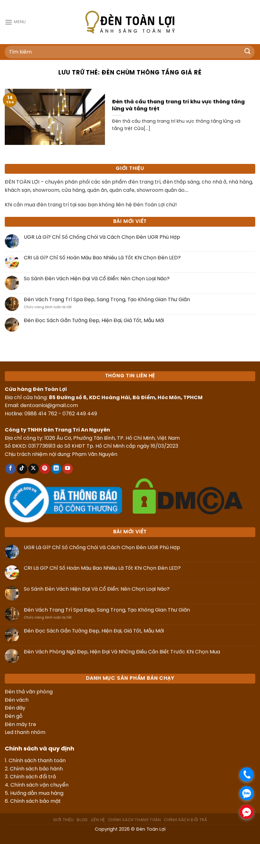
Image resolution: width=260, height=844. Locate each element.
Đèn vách (17, 700)
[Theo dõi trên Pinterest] (45, 469)
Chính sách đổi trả (33, 777)
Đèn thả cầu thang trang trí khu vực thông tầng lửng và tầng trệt (178, 105)
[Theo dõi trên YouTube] (67, 469)
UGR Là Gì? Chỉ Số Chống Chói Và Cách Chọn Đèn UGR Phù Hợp (102, 237)
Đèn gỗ (14, 716)
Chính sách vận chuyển (39, 785)
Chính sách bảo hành (36, 769)
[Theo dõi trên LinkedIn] (56, 469)
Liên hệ (98, 820)
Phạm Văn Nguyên (94, 454)
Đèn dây (15, 708)
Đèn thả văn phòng (29, 692)
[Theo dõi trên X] (33, 469)
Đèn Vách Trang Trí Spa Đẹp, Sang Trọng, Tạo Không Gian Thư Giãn (107, 299)
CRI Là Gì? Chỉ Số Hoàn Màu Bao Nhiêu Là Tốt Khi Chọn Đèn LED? (102, 258)
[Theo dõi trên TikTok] (22, 469)
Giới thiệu (63, 820)
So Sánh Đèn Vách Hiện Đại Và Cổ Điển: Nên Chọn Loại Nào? (97, 279)
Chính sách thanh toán (37, 760)
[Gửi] (247, 52)
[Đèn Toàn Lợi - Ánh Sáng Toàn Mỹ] (130, 22)
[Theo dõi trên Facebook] (10, 469)
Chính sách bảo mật (35, 801)
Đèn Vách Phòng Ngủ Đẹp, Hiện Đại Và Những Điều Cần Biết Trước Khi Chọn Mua (122, 652)
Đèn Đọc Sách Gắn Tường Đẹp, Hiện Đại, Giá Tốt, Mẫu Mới (94, 320)
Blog (82, 820)
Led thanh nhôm (25, 732)
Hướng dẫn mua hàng (36, 793)
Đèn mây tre (20, 724)
